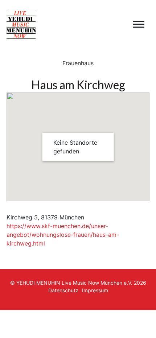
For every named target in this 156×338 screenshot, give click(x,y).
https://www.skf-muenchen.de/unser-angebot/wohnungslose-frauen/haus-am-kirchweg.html (63, 234)
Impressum (95, 290)
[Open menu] (138, 24)
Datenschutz (63, 290)
